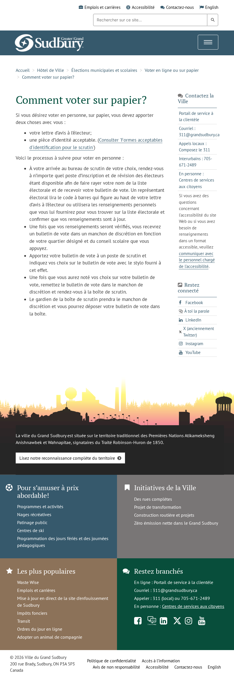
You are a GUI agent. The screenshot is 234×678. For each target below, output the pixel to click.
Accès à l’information (161, 660)
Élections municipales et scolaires (104, 70)
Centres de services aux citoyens (193, 606)
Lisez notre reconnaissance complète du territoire (67, 458)
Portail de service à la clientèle (183, 582)
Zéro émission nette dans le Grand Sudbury (176, 523)
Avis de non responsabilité (116, 667)
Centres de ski (30, 530)
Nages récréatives (34, 514)
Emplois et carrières (102, 7)
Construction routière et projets (164, 515)
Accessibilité (143, 7)
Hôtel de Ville (50, 70)
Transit (23, 621)
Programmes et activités (40, 506)
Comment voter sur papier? (48, 77)
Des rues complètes (153, 499)
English (211, 7)
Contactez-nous (180, 7)
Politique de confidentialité (111, 660)
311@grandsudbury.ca (175, 590)
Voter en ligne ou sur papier (172, 70)
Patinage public (32, 522)
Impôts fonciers (32, 613)
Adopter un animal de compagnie (49, 637)
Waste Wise (28, 582)
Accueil (23, 70)
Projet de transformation (157, 507)
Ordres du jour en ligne (39, 629)
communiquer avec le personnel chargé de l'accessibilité (197, 260)
